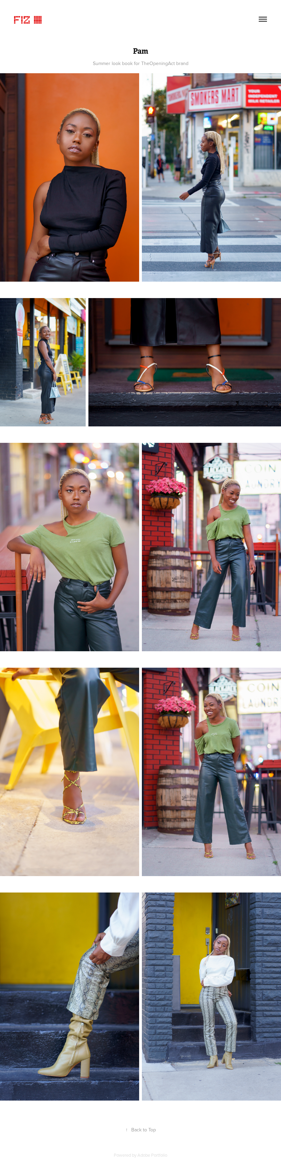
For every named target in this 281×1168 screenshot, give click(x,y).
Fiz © (28, 19)
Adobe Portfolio (152, 1155)
